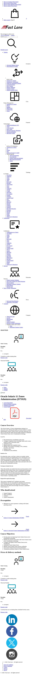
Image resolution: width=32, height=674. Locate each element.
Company (6, 303)
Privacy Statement (8, 666)
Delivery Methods (11, 87)
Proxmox (9, 210)
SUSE (8, 214)
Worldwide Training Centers (16, 327)
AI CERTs (9, 175)
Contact (12, 35)
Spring (11, 161)
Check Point (9, 184)
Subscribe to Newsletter (12, 302)
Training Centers (10, 88)
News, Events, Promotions (10, 288)
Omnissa (9, 207)
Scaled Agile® (10, 260)
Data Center (9, 129)
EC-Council (9, 194)
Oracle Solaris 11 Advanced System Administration (16, 530)
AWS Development (14, 155)
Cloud (8, 126)
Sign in (5, 670)
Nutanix (8, 204)
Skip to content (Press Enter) (10, 5)
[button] (13, 20)
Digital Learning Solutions (13, 280)
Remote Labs (10, 286)
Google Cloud (10, 198)
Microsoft (9, 202)
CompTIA (9, 188)
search (2, 36)
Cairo (11, 326)
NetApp (8, 203)
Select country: (7, 20)
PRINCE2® (9, 108)
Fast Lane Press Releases (12, 301)
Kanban (8, 107)
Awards (8, 318)
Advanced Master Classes (13, 65)
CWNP (8, 190)
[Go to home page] (12, 32)
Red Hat (8, 211)
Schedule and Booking (9, 405)
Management (10, 319)
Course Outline (7, 406)
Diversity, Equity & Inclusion (13, 323)
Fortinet (8, 195)
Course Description (8, 402)
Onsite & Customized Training (14, 83)
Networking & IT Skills (12, 66)
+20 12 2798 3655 (5, 35)
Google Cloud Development (16, 158)
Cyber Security (10, 128)
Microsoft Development (15, 159)
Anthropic (9, 176)
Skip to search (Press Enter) (10, 3)
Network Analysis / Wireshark (14, 130)
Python (8, 150)
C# (7, 148)
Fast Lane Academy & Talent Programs (16, 281)
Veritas (8, 215)
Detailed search (4, 49)
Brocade (8, 183)
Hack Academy (10, 282)
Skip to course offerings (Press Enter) (12, 4)
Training (6, 52)
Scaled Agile (10, 109)
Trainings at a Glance (12, 104)
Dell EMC (9, 192)
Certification (6, 218)
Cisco (8, 186)
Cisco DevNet (13, 157)
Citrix (8, 187)
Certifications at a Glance (12, 232)
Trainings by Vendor (11, 80)
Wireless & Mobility (11, 132)
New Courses (10, 86)
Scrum (8, 111)
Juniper (8, 200)
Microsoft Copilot (11, 133)
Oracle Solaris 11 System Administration (16, 517)
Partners (8, 320)
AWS (8, 180)
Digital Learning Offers (12, 90)
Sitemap (5, 668)
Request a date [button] (4, 357)
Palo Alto (9, 256)
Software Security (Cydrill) (13, 152)
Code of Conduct (11, 322)
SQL (8, 151)
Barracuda (9, 181)
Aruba (8, 179)
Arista (8, 177)
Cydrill (8, 191)
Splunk (8, 212)
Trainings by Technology (12, 82)
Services (6, 266)
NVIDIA (9, 206)
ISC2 (8, 199)
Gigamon (9, 196)
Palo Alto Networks (11, 208)
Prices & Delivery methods (10, 404)
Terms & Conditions (8, 664)
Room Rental (10, 285)
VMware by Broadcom (12, 216)
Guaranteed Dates (11, 84)
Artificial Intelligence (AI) (13, 125)
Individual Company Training (13, 284)
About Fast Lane (10, 316)
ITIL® (8, 105)
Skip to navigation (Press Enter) (11, 1)
